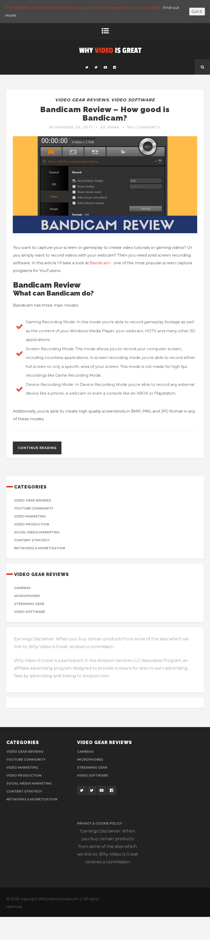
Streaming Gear (29, 604)
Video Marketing (30, 516)
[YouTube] (105, 67)
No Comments (144, 127)
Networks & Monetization (39, 548)
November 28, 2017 (71, 127)
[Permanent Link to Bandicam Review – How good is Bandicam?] (105, 231)
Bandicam (100, 262)
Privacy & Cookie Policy (99, 823)
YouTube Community (33, 508)
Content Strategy (32, 540)
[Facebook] (114, 67)
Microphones (27, 596)
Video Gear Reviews (82, 99)
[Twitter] (86, 67)
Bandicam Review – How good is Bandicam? (105, 113)
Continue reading (37, 448)
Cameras (22, 588)
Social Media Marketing (37, 532)
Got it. (197, 11)
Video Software (133, 99)
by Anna (110, 127)
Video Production (31, 524)
